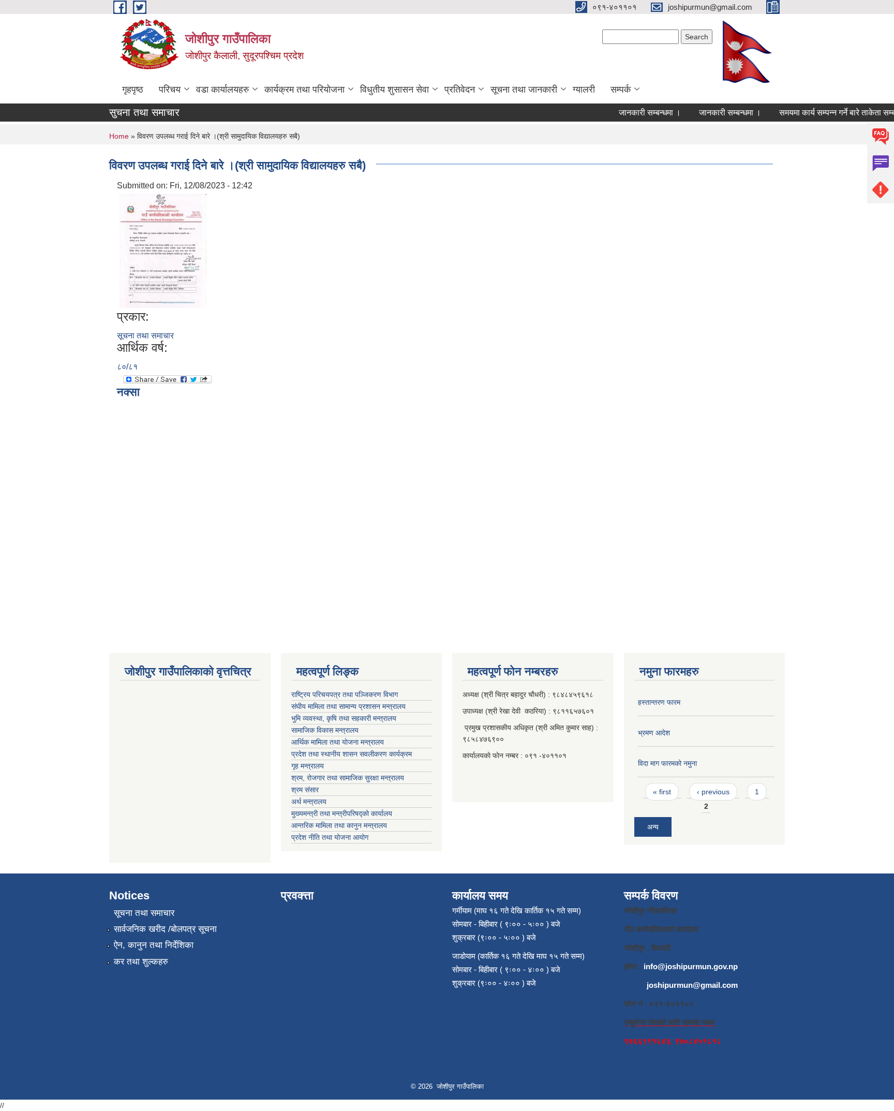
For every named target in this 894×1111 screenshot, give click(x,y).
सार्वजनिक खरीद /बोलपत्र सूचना (165, 929)
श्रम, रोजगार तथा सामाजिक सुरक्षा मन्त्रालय (347, 778)
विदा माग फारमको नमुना (667, 763)
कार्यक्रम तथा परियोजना (304, 89)
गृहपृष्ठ (132, 89)
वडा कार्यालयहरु (222, 89)
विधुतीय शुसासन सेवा (394, 89)
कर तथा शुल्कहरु (141, 962)
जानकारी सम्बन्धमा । (639, 112)
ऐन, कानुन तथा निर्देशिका (153, 945)
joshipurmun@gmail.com (692, 985)
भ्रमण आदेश (654, 733)
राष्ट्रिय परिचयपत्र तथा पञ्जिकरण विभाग (344, 694)
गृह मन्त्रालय (307, 766)
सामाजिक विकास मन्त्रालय (325, 730)
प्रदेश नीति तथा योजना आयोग (329, 837)
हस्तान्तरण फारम (659, 702)
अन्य (653, 827)
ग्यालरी (584, 89)
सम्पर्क (620, 89)
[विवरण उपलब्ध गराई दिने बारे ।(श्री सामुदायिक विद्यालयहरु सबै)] (163, 250)
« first (662, 792)
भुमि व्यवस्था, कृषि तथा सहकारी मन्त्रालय (343, 718)
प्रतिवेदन (459, 89)
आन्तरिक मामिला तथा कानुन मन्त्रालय (339, 825)
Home (119, 136)
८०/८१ (127, 366)
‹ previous (713, 792)
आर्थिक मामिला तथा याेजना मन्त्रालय (337, 742)
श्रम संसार (305, 790)
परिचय (170, 89)
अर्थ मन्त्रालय (308, 801)
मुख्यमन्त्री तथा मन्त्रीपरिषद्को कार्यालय (341, 813)
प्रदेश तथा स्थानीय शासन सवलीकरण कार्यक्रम (351, 754)
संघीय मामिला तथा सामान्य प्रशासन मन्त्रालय (348, 706)
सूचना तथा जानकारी (523, 89)
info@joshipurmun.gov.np (691, 966)
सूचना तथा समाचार (145, 335)
